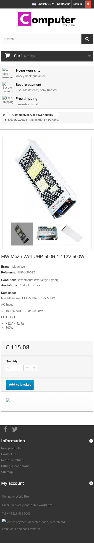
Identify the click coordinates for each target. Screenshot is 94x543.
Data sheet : (9, 293)
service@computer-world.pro (31, 505)
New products (11, 448)
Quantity (12, 361)
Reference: (8, 272)
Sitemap (7, 472)
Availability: (9, 285)
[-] (27, 368)
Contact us (63, 4)
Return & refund (12, 460)
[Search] (87, 39)
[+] (34, 368)
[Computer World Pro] (47, 19)
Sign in (77, 4)
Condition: (8, 280)
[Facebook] (6, 429)
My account (12, 483)
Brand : (6, 266)
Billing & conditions (15, 466)
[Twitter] (15, 429)
